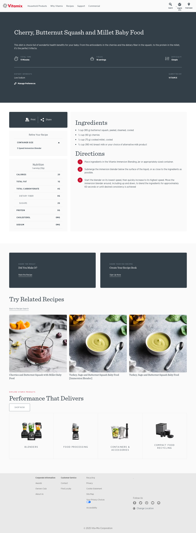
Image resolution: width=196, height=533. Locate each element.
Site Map (90, 494)
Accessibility (91, 507)
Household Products (37, 5)
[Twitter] (140, 502)
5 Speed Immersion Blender (29, 148)
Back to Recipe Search (19, 308)
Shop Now (19, 407)
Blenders (31, 446)
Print (33, 119)
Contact (64, 483)
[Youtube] (152, 502)
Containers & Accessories (120, 448)
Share (49, 119)
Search (170, 8)
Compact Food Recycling (164, 446)
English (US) (179, 9)
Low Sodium (19, 77)
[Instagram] (158, 502)
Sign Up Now (115, 274)
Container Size (25, 142)
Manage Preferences (26, 83)
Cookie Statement (94, 488)
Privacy (89, 483)
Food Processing (75, 446)
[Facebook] (134, 502)
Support (81, 5)
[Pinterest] (146, 502)
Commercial (94, 5)
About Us (39, 494)
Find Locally (66, 488)
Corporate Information (45, 477)
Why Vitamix (56, 5)
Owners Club (41, 488)
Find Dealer (189, 8)
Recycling (90, 477)
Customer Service (68, 477)
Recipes (70, 5)
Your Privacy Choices (95, 499)
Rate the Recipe (25, 274)
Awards (38, 483)
